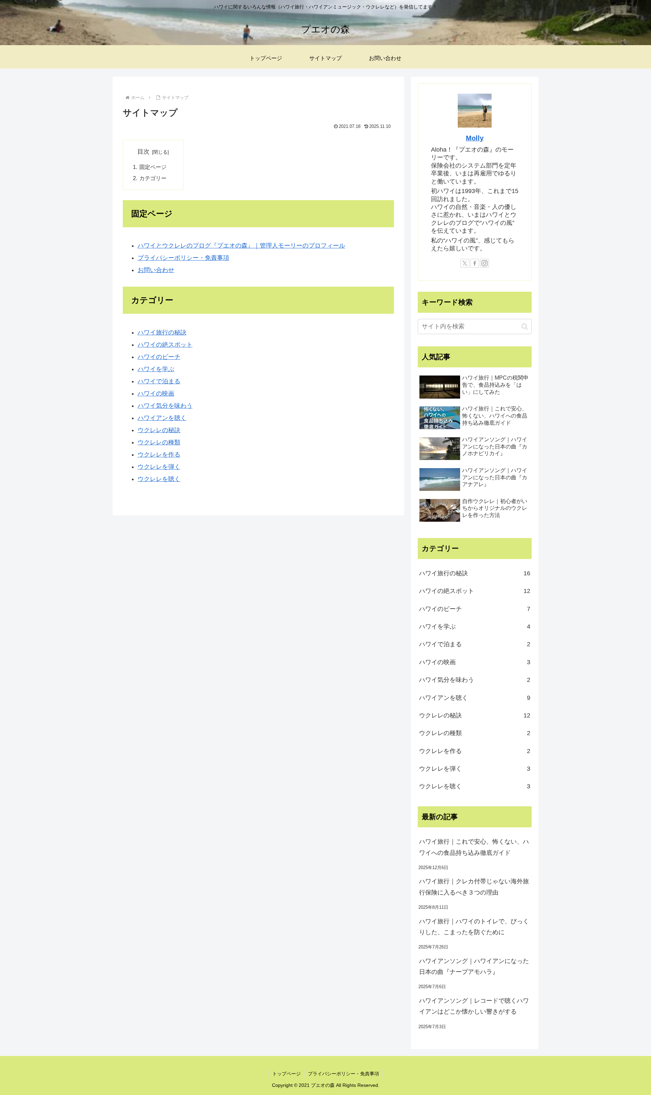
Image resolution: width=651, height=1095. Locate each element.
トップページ (286, 1073)
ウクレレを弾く (159, 466)
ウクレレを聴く (159, 479)
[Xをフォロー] (464, 263)
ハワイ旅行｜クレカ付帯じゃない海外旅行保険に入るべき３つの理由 (474, 887)
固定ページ (152, 167)
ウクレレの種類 (159, 442)
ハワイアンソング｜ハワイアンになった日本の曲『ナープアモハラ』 (474, 966)
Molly (475, 138)
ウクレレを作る (159, 454)
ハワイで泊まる (159, 381)
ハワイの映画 (156, 393)
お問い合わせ (156, 270)
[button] (525, 326)
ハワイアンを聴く (162, 418)
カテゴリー (152, 178)
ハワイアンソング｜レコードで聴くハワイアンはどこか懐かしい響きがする (474, 1006)
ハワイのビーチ (159, 356)
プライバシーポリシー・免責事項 (183, 257)
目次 (143, 151)
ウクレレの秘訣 (159, 430)
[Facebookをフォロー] (474, 263)
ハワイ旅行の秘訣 (162, 332)
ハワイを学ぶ (156, 369)
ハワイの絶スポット (165, 344)
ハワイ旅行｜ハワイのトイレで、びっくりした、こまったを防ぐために (474, 927)
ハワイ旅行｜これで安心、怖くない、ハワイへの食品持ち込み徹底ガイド (474, 847)
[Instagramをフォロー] (484, 263)
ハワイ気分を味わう (165, 405)
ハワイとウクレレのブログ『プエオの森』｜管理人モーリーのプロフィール (241, 245)
